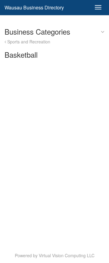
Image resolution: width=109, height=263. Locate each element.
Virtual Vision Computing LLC (66, 255)
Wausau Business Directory (34, 7)
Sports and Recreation (28, 42)
